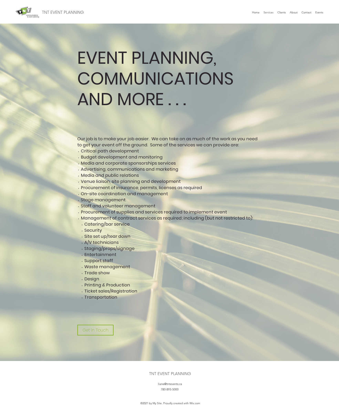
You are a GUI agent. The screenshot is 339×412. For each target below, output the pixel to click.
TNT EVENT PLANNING (63, 12)
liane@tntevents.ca (170, 384)
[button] (95, 330)
